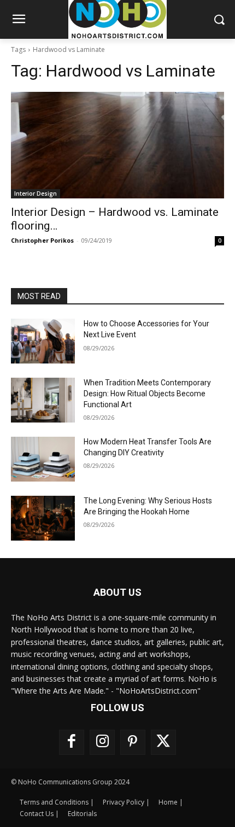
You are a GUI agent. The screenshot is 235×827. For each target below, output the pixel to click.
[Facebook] (71, 742)
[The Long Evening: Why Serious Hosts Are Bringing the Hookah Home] (43, 518)
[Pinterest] (132, 742)
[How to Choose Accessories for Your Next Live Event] (43, 341)
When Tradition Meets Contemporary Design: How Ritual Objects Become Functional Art (147, 393)
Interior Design (35, 193)
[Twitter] (163, 742)
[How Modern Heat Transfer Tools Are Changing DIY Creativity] (43, 459)
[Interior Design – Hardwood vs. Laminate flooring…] (117, 145)
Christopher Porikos (42, 240)
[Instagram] (102, 742)
